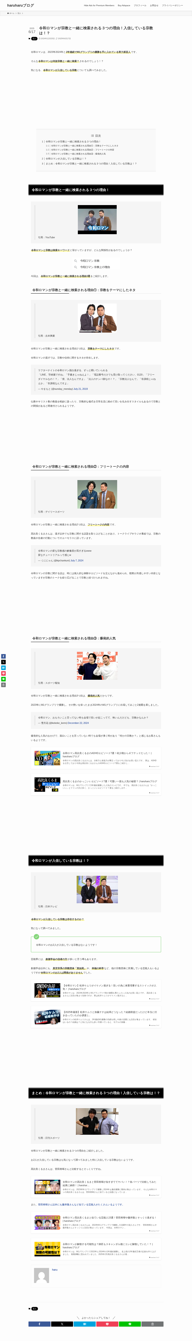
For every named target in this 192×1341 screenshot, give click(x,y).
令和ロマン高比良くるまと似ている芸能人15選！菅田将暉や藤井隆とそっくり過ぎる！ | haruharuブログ (110, 1219)
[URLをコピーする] (152, 1324)
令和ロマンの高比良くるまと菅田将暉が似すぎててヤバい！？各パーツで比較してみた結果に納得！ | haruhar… (109, 1183)
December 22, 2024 (78, 723)
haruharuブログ (20, 5)
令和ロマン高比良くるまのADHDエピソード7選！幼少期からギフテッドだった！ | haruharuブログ (107, 755)
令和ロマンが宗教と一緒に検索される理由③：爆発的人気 (78, 154)
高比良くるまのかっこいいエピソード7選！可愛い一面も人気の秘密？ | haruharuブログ (110, 781)
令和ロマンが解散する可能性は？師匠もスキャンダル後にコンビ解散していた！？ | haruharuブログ (108, 1246)
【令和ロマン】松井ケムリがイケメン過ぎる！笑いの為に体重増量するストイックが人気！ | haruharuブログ (109, 987)
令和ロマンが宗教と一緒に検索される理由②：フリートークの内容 (82, 150)
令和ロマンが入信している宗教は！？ (66, 158)
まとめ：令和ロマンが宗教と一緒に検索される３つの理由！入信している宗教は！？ (91, 163)
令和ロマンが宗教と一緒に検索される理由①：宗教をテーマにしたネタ (84, 145)
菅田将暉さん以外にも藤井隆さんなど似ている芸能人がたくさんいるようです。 (81, 1204)
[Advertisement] (96, 98)
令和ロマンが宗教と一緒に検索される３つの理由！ (73, 141)
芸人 (34, 38)
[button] (39, 1324)
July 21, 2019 (81, 389)
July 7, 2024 (76, 560)
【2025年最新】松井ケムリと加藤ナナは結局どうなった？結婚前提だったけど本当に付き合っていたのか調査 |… (110, 1014)
